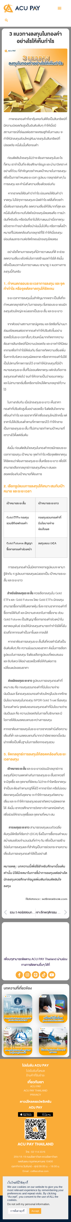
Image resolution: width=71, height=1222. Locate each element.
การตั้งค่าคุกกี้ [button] (17, 1211)
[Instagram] (27, 975)
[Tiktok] (43, 975)
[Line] (35, 975)
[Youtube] (51, 975)
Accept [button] (35, 1211)
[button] (59, 8)
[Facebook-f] (19, 975)
